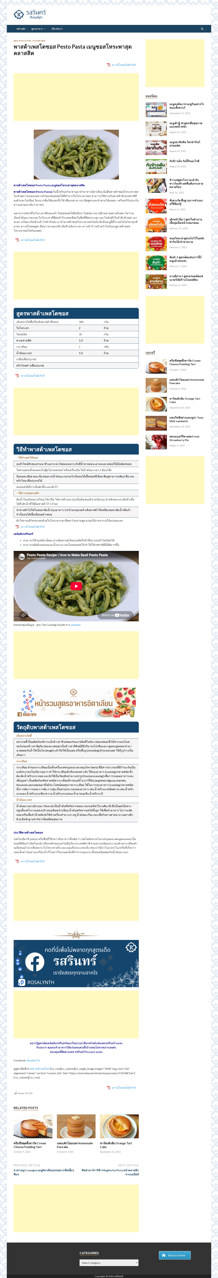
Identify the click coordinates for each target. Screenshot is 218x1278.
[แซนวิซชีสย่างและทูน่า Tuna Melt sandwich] (156, 417)
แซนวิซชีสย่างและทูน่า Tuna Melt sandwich (186, 419)
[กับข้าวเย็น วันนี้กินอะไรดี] (156, 161)
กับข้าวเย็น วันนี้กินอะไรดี (184, 161)
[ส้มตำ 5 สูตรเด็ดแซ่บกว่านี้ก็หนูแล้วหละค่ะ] (156, 257)
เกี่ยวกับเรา (57, 28)
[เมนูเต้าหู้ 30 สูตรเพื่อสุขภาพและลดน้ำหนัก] (156, 123)
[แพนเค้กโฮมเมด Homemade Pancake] (76, 1139)
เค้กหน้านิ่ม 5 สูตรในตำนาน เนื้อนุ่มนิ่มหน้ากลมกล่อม (185, 221)
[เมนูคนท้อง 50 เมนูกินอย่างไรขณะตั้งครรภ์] (156, 104)
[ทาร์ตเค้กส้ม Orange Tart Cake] (119, 1139)
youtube (76, 624)
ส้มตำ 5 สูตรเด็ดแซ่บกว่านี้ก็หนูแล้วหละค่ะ (185, 258)
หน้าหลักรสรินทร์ (40, 1068)
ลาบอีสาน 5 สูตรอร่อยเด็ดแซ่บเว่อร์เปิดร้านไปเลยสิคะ (186, 277)
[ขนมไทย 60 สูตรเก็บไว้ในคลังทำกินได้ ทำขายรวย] (156, 238)
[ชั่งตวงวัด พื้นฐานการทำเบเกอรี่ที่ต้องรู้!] (156, 200)
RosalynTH (33, 1060)
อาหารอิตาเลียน (38, 41)
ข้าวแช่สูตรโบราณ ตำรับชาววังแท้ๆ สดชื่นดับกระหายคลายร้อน (186, 183)
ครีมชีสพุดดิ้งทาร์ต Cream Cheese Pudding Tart (30, 1145)
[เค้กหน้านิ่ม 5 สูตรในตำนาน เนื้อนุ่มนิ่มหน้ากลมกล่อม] (156, 219)
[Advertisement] (76, 97)
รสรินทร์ (118, 1276)
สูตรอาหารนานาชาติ (22, 41)
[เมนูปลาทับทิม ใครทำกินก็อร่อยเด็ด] (156, 142)
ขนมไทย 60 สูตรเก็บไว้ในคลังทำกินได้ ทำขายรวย (186, 240)
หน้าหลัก (21, 28)
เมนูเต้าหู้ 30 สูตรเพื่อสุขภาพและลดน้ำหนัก (185, 124)
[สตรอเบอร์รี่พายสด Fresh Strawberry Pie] (156, 436)
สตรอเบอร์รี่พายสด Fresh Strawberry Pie (184, 438)
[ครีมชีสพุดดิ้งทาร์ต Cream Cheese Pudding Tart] (33, 1139)
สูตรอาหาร (37, 28)
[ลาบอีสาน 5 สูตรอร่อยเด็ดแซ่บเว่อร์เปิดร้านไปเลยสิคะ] (156, 276)
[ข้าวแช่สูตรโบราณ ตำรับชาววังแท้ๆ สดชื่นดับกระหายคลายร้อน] (156, 180)
